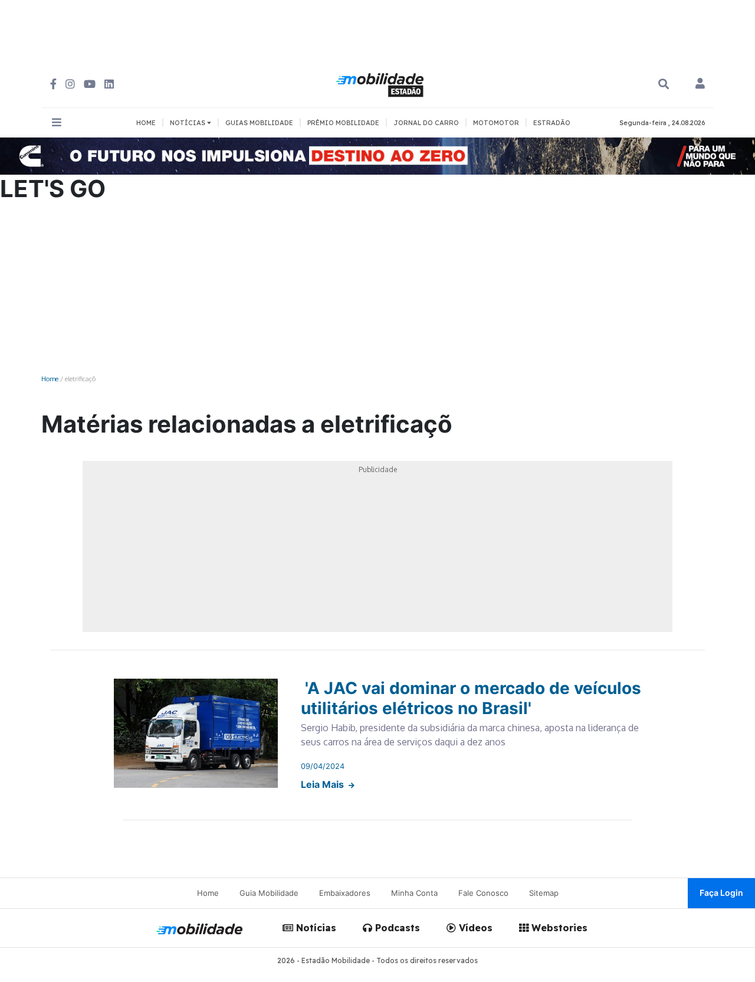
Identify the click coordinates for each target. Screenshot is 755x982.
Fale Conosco (483, 893)
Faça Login (721, 893)
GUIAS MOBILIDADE (259, 123)
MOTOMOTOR (496, 123)
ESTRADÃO (551, 123)
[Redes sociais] (53, 84)
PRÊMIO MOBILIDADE (343, 123)
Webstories (557, 928)
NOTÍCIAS (188, 123)
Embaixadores (344, 893)
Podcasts (396, 928)
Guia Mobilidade (268, 893)
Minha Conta (414, 893)
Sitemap (544, 893)
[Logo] (382, 83)
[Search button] (663, 84)
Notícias (314, 928)
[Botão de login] (700, 84)
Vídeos (474, 928)
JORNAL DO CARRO (426, 123)
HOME (146, 123)
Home (49, 378)
